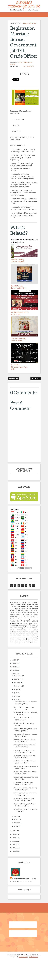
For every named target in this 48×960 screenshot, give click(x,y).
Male (25, 23)
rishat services (15, 638)
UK (17, 626)
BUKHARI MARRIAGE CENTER (24, 4)
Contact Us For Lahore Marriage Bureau (24, 603)
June (16, 696)
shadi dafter (24, 640)
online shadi (20, 634)
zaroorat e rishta (26, 644)
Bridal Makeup (21, 602)
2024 (14, 667)
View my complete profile (21, 881)
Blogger (28, 890)
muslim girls (30, 632)
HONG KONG (33, 610)
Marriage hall (15, 621)
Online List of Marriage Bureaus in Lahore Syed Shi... (25, 730)
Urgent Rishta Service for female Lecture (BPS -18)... (25, 708)
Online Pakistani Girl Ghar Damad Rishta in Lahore (25, 719)
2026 (14, 660)
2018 (14, 841)
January (17, 826)
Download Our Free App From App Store (24, 606)
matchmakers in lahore (27, 630)
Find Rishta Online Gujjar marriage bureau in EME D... (25, 735)
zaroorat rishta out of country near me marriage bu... (25, 703)
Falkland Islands (26, 608)
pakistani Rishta (15, 636)
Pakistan (32, 23)
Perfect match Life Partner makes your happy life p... (25, 794)
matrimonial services (17, 632)
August (16, 689)
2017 (14, 844)
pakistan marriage (32, 634)
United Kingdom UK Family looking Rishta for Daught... (25, 789)
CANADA (29, 602)
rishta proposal (27, 638)
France (26, 610)
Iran (22, 615)
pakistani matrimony (30, 636)
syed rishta (33, 642)
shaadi (17, 640)
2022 (14, 673)
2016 (14, 848)
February (17, 823)
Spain (30, 624)
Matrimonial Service (29, 621)
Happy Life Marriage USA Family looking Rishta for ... (24, 805)
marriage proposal (25, 626)
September (18, 686)
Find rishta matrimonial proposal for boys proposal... (26, 767)
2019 (14, 838)
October (17, 683)
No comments (28, 66)
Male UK (34, 617)
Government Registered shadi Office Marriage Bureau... (24, 751)
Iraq (24, 615)
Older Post (36, 378)
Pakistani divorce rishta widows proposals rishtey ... (24, 762)
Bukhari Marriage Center (24, 878)
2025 (14, 663)
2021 (14, 831)
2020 (14, 834)
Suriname (35, 624)
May (16, 699)
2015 (14, 851)
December (18, 676)
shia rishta (14, 642)
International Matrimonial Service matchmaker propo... (25, 773)
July (15, 693)
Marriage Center (16, 619)
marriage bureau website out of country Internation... (24, 746)
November (18, 679)
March (16, 819)
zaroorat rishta (15, 644)
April (16, 816)
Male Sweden (24, 617)
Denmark (35, 604)
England (17, 608)
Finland (20, 610)
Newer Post (13, 378)
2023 (14, 670)
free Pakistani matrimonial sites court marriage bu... (24, 740)
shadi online (33, 640)
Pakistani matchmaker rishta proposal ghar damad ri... (23, 783)
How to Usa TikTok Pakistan (18, 612)
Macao (28, 615)
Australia (13, 602)
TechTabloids (33, 957)
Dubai (12, 608)
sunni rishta (23, 642)
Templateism (23, 957)
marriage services (23, 628)
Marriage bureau (31, 619)
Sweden (13, 626)
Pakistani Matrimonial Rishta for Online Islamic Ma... (24, 757)
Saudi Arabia (24, 624)
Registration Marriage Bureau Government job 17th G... (24, 800)
